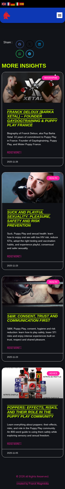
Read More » (14, 153)
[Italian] (17, 3)
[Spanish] (22, 3)
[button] (59, 15)
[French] (8, 3)
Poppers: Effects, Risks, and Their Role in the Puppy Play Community (32, 411)
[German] (13, 3)
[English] (4, 3)
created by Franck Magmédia (32, 483)
